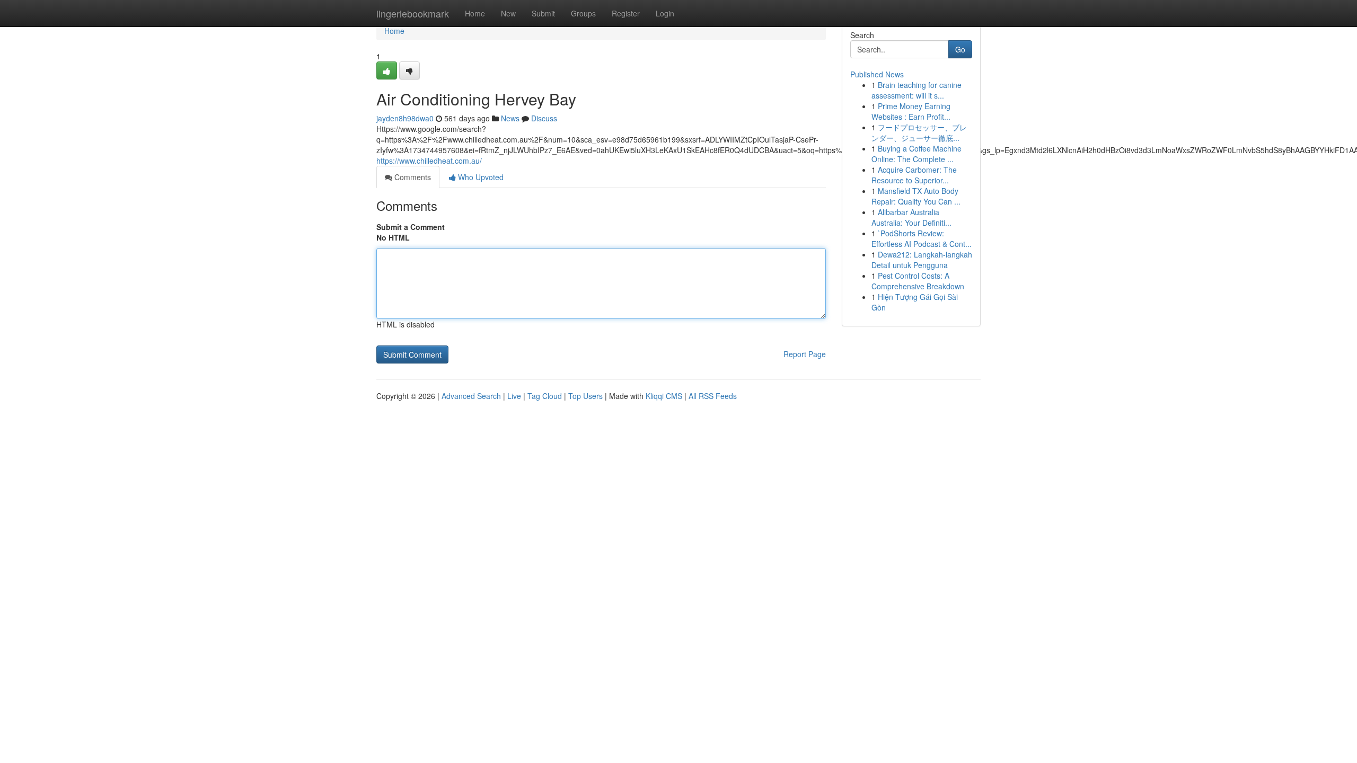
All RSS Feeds (713, 396)
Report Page (804, 354)
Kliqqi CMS (664, 396)
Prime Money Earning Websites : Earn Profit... (910, 111)
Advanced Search (471, 396)
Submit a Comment (410, 226)
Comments (411, 177)
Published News (877, 74)
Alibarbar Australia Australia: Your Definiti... (911, 217)
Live (514, 396)
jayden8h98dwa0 (405, 118)
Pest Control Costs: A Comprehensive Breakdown (917, 280)
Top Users (585, 396)
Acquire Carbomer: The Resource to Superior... (914, 174)
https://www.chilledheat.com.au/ (429, 160)
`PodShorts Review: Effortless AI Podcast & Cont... (921, 238)
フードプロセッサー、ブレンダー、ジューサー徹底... (919, 132)
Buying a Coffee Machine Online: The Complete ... (916, 153)
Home (475, 13)
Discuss (544, 118)
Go (960, 49)
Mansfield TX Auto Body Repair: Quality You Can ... (916, 196)
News (510, 118)
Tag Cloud (544, 396)
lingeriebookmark (412, 13)
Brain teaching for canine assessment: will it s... (916, 90)
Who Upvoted (480, 177)
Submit (543, 13)
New (508, 13)
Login (665, 13)
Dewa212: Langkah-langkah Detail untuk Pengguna (921, 259)
